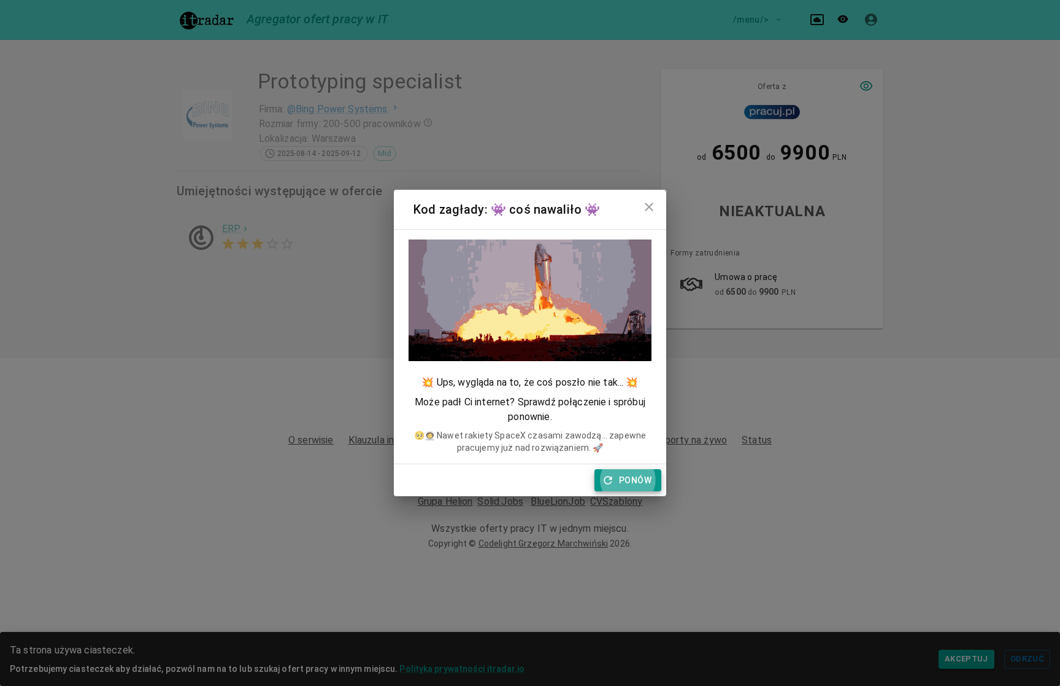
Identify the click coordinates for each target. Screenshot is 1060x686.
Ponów (635, 480)
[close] (649, 207)
